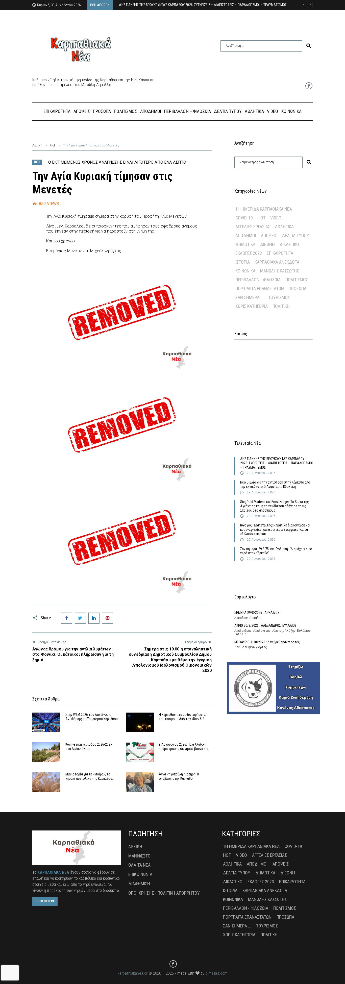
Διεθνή (267, 244)
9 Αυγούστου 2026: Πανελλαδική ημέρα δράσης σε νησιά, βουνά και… (184, 746)
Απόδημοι (245, 235)
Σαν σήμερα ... (249, 297)
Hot (52, 145)
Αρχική (37, 145)
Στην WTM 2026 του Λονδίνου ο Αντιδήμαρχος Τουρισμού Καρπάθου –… (91, 719)
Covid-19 (244, 217)
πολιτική (281, 306)
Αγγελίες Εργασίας (252, 226)
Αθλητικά (284, 226)
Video (275, 217)
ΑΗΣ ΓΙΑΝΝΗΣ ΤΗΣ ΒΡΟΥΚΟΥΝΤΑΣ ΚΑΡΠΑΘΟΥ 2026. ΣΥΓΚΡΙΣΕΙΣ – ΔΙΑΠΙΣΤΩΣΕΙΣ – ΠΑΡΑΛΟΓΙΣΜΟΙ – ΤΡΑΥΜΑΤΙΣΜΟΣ (276, 463)
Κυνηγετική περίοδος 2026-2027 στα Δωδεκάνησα (88, 746)
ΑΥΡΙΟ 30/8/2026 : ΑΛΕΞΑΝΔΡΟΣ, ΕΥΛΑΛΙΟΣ (265, 625)
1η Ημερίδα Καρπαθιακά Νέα (263, 209)
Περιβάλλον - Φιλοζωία (258, 279)
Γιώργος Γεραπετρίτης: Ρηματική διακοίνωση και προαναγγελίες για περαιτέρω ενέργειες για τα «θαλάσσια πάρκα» (275, 529)
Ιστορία (242, 262)
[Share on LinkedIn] (94, 618)
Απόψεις (269, 235)
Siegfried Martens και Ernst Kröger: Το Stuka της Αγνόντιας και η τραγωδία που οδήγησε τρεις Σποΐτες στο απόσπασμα (274, 506)
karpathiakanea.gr (133, 973)
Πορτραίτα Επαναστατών (259, 288)
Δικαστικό (289, 244)
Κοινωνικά (245, 270)
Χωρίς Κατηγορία (251, 306)
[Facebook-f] (308, 85)
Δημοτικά (245, 244)
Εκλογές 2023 (248, 253)
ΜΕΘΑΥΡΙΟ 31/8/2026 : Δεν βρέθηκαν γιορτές (267, 642)
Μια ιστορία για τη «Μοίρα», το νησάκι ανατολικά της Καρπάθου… (89, 776)
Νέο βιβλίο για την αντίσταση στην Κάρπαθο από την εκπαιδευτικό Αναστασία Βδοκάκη (275, 484)
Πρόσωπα (297, 288)
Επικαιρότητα (280, 253)
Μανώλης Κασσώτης (279, 270)
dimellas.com (216, 973)
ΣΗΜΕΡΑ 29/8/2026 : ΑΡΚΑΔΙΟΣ (256, 613)
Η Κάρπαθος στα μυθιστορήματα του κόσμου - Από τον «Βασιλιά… (182, 717)
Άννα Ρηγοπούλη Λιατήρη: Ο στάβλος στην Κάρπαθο (179, 776)
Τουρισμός (279, 297)
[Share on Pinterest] (107, 618)
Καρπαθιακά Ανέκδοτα (277, 262)
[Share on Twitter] (80, 618)
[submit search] (308, 45)
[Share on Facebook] (66, 618)
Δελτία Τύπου (295, 235)
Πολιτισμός (296, 279)
